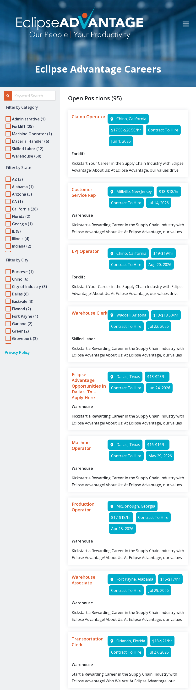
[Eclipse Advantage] (80, 23)
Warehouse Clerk (89, 313)
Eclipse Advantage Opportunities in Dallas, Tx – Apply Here (89, 386)
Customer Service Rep (84, 192)
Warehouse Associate (83, 580)
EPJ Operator (85, 251)
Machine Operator (81, 445)
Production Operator (83, 507)
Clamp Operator (88, 116)
